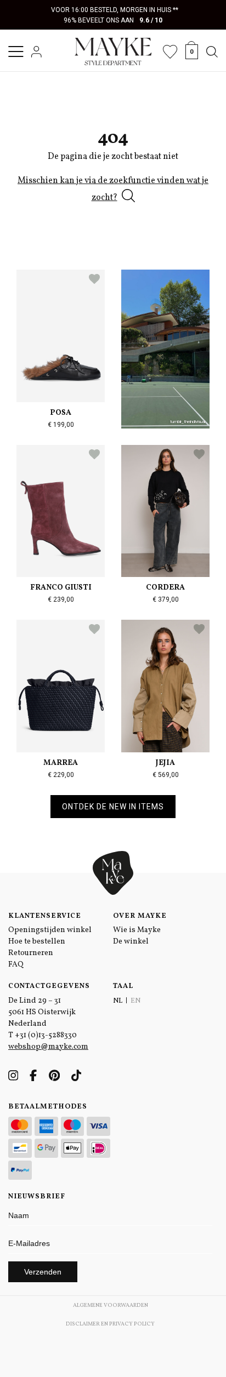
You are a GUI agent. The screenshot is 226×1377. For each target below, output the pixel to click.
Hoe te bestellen (36, 941)
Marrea (60, 763)
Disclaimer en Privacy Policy (110, 1324)
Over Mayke (140, 916)
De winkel (131, 941)
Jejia (165, 763)
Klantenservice (44, 916)
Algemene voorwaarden (110, 1305)
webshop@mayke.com (48, 1047)
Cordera (165, 587)
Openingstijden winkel (50, 930)
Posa (60, 413)
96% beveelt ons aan (113, 20)
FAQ (16, 964)
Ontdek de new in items (113, 806)
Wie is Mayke (137, 930)
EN (135, 1001)
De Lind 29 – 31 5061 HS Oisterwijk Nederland (42, 1012)
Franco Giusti (61, 587)
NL (117, 1001)
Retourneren (30, 953)
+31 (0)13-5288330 (46, 1035)
